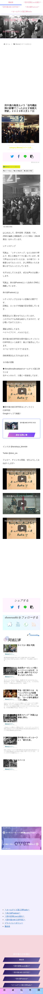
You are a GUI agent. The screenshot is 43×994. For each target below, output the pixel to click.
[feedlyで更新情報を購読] (25, 624)
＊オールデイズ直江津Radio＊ (17, 910)
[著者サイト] (9, 624)
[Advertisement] (21, 74)
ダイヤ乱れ (8, 171)
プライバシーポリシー (14, 923)
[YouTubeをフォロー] (17, 624)
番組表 (7, 926)
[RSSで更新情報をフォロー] (33, 624)
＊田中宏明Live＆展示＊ (15, 916)
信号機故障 (18, 171)
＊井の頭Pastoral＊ (13, 913)
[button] (38, 505)
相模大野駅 (28, 171)
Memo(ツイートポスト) (12, 167)
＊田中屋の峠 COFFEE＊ (15, 920)
